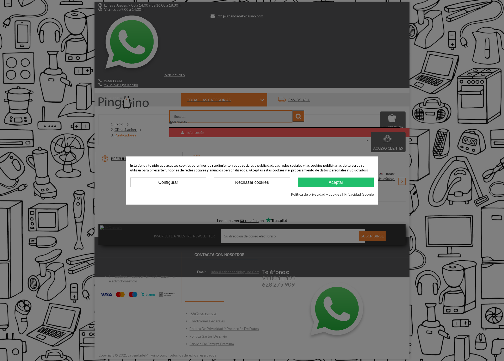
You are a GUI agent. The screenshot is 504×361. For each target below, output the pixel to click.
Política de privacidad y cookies (316, 194)
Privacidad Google (359, 194)
